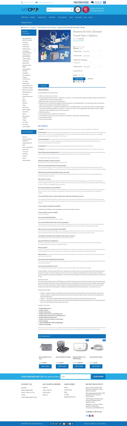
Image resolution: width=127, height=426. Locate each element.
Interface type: (77, 55)
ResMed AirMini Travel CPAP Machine (79, 357)
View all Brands (26, 160)
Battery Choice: (77, 66)
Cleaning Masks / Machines (26, 69)
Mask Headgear (26, 109)
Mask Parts (52, 17)
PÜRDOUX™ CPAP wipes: (80, 60)
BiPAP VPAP (25, 63)
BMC (23, 145)
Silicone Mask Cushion (26, 116)
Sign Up (49, 390)
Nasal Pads (25, 111)
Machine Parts (42, 17)
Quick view (47, 354)
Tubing (24, 120)
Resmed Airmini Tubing (96, 357)
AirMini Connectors (27, 96)
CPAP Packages (26, 58)
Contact (90, 17)
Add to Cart (45, 366)
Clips (23, 98)
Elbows (24, 101)
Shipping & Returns (26, 22)
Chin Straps (25, 94)
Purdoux (24, 156)
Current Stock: (77, 71)
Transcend (25, 151)
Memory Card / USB (27, 90)
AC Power (25, 122)
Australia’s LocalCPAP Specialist (98, 2)
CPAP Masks (25, 61)
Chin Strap (25, 42)
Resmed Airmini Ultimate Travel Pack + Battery (71, 27)
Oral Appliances (26, 75)
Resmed (24, 137)
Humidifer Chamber (27, 87)
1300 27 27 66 (28, 2)
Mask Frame (25, 107)
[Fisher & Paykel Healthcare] (82, 2)
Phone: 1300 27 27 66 (27, 392)
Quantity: (75, 75)
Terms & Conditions (90, 423)
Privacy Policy (101, 423)
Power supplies (26, 126)
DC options (25, 124)
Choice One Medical (27, 147)
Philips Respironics (27, 143)
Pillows (24, 114)
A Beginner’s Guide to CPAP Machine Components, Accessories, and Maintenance (95, 406)
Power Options (62, 17)
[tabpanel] (46, 353)
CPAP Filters (25, 44)
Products (32, 17)
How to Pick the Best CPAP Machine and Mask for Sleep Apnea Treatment (94, 389)
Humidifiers (25, 73)
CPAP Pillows (25, 46)
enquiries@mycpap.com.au (45, 2)
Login (44, 390)
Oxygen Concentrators (26, 78)
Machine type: (77, 51)
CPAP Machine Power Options (47, 27)
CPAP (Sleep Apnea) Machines (27, 51)
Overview (43, 85)
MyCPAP (26, 27)
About (71, 17)
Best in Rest (25, 149)
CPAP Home (24, 17)
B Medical (25, 154)
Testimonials (78, 17)
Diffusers (24, 103)
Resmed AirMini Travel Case (45, 357)
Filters (24, 105)
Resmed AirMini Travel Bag (63, 357)
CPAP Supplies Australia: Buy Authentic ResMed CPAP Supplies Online (94, 400)
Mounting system (27, 92)
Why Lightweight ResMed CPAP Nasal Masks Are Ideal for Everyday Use (95, 394)
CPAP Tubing (25, 83)
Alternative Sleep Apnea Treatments (27, 39)
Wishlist (45, 387)
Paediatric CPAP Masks (26, 66)
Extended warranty (27, 85)
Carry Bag (25, 81)
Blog (85, 17)
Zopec (24, 158)
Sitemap (45, 395)
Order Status (46, 392)
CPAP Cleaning (26, 49)
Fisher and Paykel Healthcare (26, 139)
